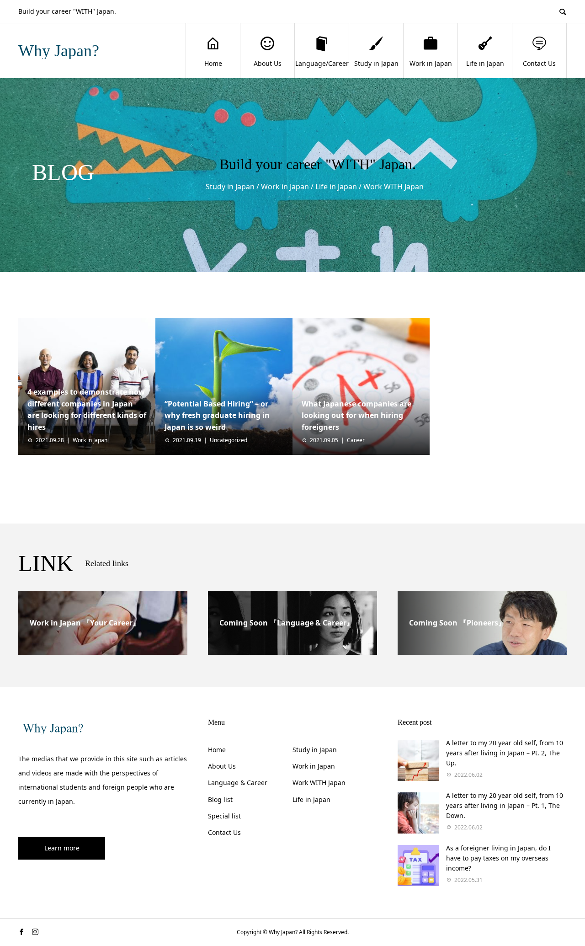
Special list (224, 816)
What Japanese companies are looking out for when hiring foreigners (356, 415)
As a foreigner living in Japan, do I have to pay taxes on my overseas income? (498, 858)
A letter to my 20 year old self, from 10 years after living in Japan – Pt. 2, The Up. (504, 753)
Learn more (62, 848)
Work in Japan (431, 63)
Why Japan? (58, 51)
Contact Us (539, 63)
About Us (268, 63)
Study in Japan (376, 63)
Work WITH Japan (319, 782)
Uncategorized (228, 440)
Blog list (220, 799)
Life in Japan (485, 63)
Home (213, 63)
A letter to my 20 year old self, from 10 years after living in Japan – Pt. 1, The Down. (504, 805)
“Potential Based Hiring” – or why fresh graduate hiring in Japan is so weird (217, 415)
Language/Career (322, 63)
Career (356, 440)
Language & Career (237, 782)
